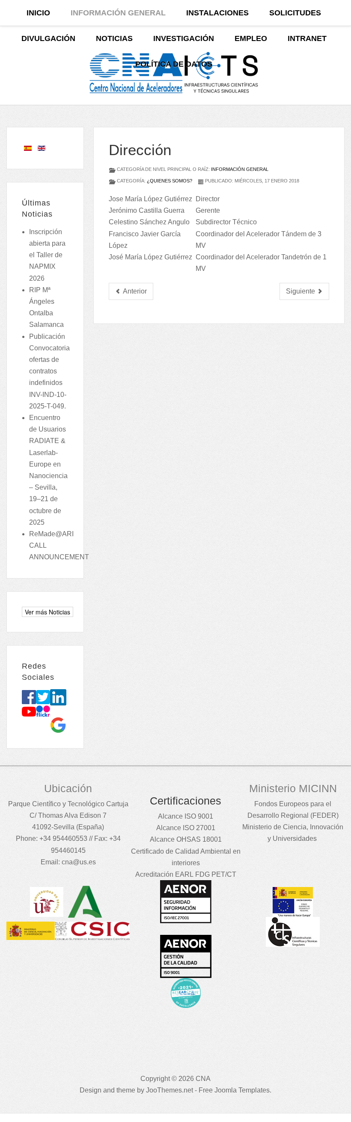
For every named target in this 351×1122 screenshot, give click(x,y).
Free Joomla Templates (234, 1090)
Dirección (140, 149)
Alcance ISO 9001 (185, 816)
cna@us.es (79, 862)
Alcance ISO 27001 (185, 827)
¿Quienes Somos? (169, 180)
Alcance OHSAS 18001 (186, 839)
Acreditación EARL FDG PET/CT (185, 874)
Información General (239, 169)
